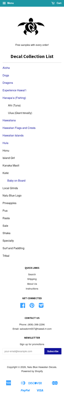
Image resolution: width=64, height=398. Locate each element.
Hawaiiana (9, 120)
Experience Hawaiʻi (14, 90)
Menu (10, 3)
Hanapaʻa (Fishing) (14, 98)
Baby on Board (16, 180)
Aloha (6, 68)
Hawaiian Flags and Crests (19, 128)
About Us (32, 283)
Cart (58, 3)
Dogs (6, 75)
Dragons (8, 83)
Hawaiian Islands (13, 135)
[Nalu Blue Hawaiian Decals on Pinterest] (31, 306)
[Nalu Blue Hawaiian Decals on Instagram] (41, 306)
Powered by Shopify (32, 371)
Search (32, 274)
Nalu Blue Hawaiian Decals (41, 367)
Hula (5, 143)
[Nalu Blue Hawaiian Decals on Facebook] (22, 306)
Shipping (32, 279)
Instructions (32, 288)
